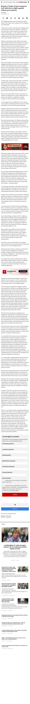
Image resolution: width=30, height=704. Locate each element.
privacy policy (15, 490)
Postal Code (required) (8, 466)
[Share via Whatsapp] (11, 18)
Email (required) (6, 455)
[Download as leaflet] (23, 18)
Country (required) (7, 472)
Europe (8, 516)
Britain (3, 516)
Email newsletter (6, 478)
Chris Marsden (3, 12)
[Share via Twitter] (7, 18)
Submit (15, 494)
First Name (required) (7, 443)
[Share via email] (19, 18)
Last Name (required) (7, 449)
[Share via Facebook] (3, 18)
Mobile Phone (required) (8, 461)
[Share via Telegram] (15, 18)
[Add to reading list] (27, 18)
